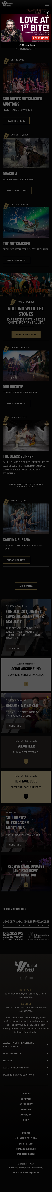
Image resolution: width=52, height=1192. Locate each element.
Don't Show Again (26, 45)
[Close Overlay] (47, 13)
